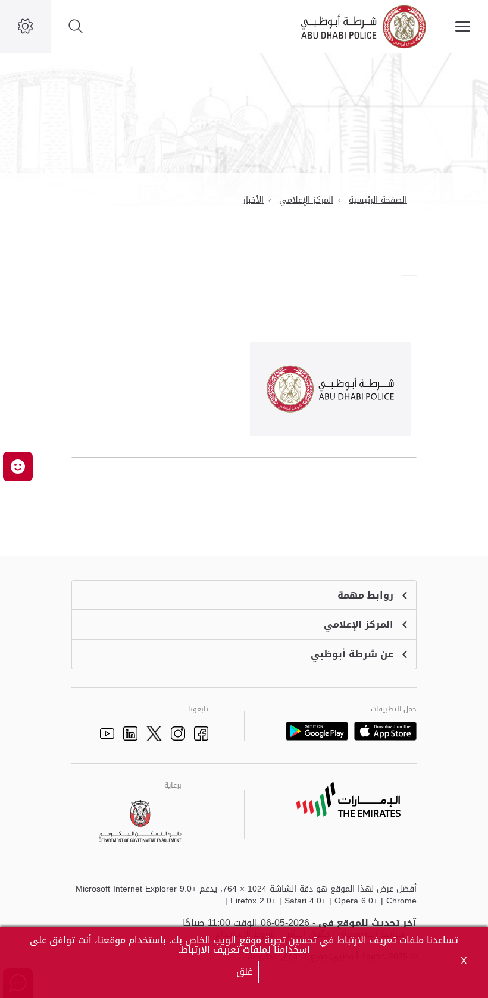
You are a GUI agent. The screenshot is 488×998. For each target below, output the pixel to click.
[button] (18, 466)
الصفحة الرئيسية (378, 200)
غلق (244, 971)
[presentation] (413, 275)
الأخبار (253, 200)
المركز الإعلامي (306, 200)
